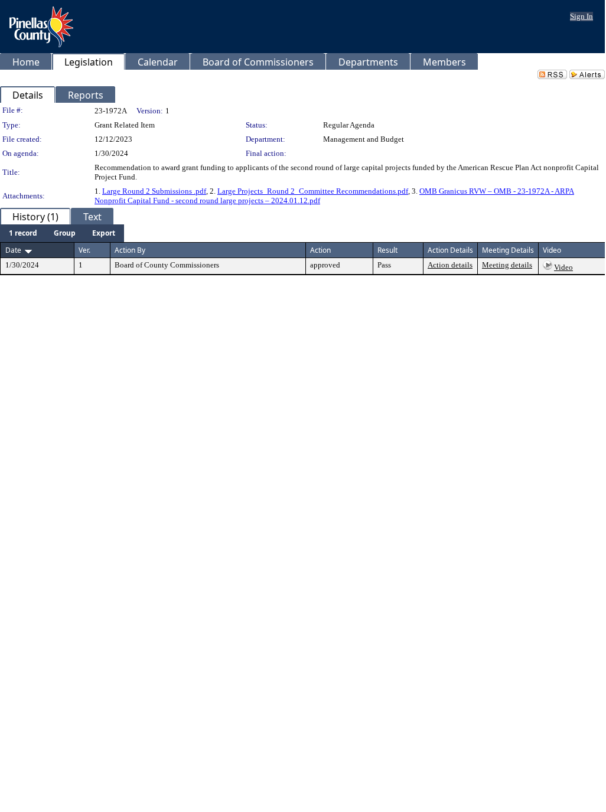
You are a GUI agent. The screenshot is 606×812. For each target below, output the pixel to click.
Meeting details (507, 264)
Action (320, 250)
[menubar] (62, 233)
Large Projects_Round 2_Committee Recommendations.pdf (312, 191)
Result (387, 250)
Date (13, 250)
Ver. (84, 250)
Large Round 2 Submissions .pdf (154, 191)
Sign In (581, 16)
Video (563, 267)
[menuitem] (23, 233)
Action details (450, 264)
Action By (130, 250)
